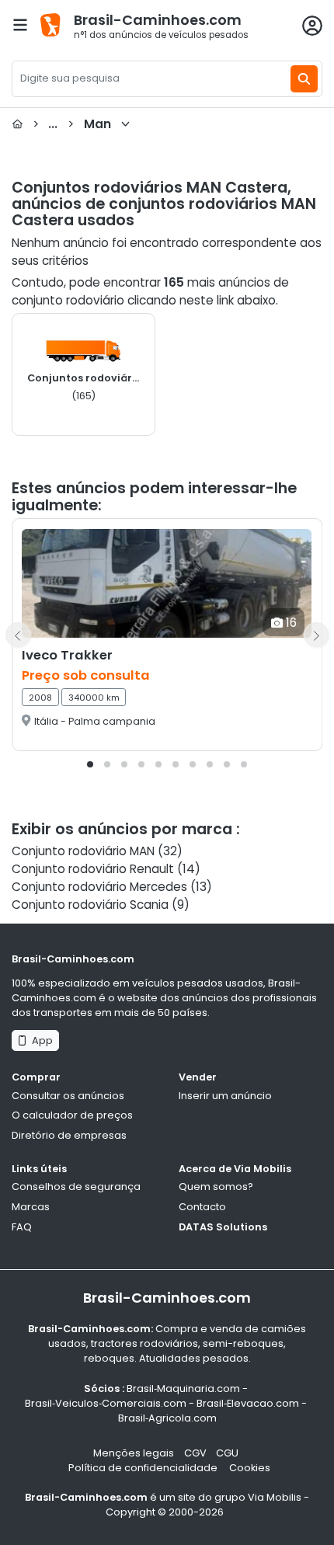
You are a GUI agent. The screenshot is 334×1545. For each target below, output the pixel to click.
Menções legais (133, 1453)
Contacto (202, 1206)
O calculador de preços (72, 1115)
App (40, 1040)
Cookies (249, 1467)
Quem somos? (216, 1186)
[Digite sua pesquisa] (304, 78)
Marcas (31, 1206)
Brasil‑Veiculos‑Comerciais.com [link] (105, 1403)
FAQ (22, 1227)
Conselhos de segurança (76, 1186)
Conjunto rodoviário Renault (93, 869)
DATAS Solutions (223, 1227)
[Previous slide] (17, 634)
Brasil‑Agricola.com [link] (167, 1418)
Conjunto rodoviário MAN (83, 851)
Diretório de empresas (69, 1135)
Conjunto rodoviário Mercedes (99, 887)
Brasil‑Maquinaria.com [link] (183, 1388)
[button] (90, 764)
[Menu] (20, 25)
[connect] (312, 25)
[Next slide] (316, 634)
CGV (195, 1453)
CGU (227, 1453)
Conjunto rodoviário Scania (90, 904)
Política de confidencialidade (144, 1467)
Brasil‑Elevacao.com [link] (248, 1403)
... (72, 124)
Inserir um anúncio (225, 1095)
